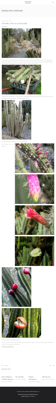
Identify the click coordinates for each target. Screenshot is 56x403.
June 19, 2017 (32, 381)
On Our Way (19, 377)
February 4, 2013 (8, 21)
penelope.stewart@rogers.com (32, 391)
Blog (3, 21)
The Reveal (46, 377)
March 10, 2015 (45, 379)
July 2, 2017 (4, 381)
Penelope (10, 381)
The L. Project (31, 396)
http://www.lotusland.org (8, 347)
